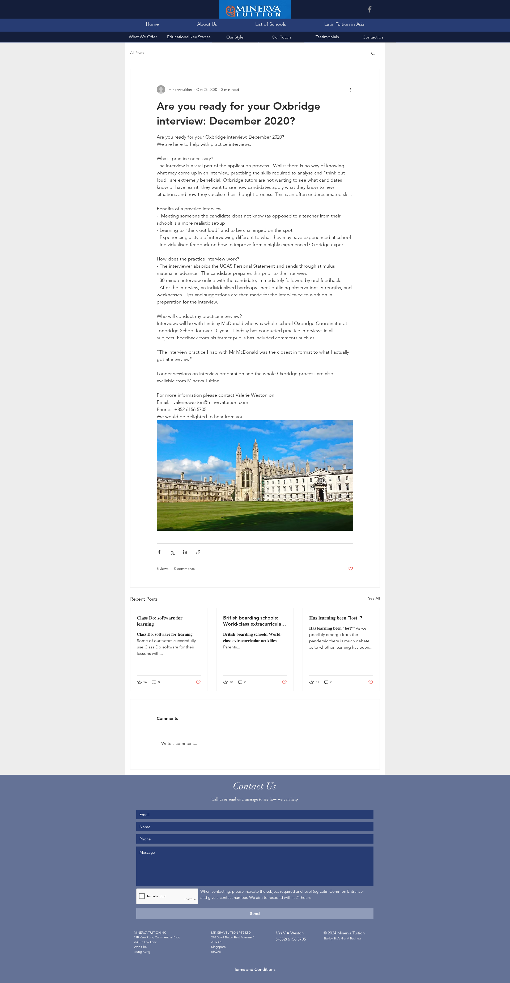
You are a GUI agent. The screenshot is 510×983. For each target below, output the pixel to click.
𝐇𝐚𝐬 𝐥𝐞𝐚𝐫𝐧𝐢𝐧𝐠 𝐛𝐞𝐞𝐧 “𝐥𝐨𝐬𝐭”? (335, 618)
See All (374, 598)
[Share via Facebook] (159, 552)
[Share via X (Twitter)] (172, 552)
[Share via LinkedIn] (185, 552)
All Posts (137, 52)
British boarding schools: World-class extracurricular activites (253, 621)
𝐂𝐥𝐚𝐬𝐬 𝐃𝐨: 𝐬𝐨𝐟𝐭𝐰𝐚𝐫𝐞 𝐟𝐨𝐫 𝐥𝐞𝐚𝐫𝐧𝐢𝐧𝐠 (159, 621)
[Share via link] (198, 552)
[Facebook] (370, 9)
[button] (373, 53)
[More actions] (350, 89)
